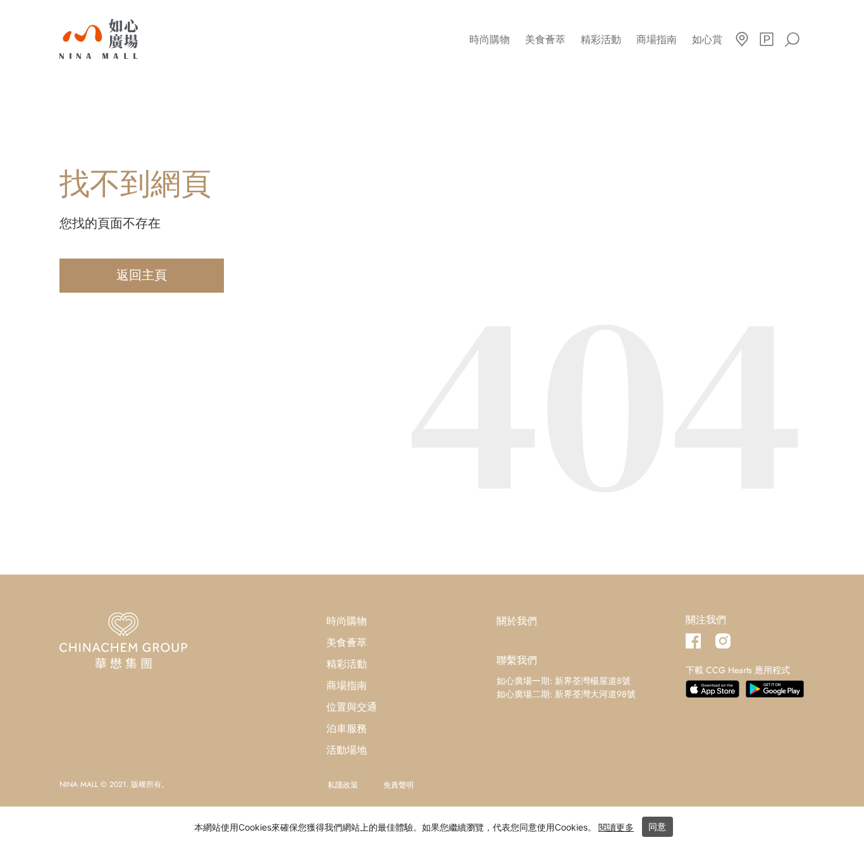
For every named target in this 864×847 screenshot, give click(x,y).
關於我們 (517, 621)
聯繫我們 (517, 660)
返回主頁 (141, 275)
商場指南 (656, 40)
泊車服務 (346, 728)
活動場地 (346, 750)
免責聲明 (398, 785)
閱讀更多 (616, 827)
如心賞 (707, 40)
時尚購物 (489, 40)
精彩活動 (601, 40)
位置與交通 (351, 707)
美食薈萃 (545, 40)
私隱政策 (343, 785)
